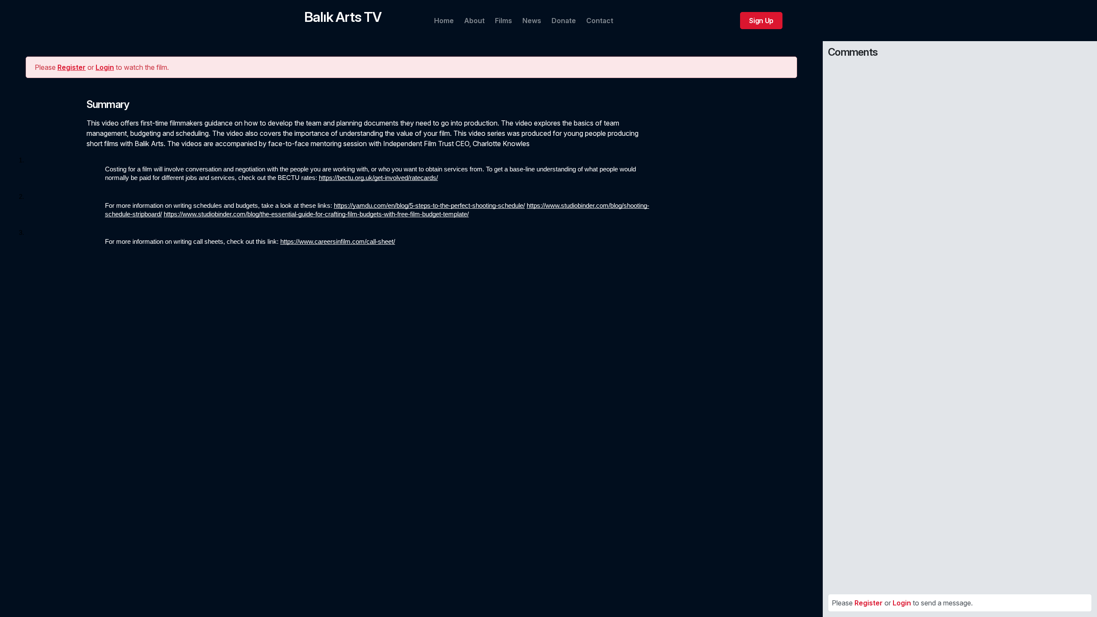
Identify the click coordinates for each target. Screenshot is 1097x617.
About (474, 20)
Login (105, 67)
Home (444, 20)
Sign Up (761, 20)
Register (71, 67)
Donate (563, 20)
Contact (599, 20)
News (531, 20)
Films (503, 20)
